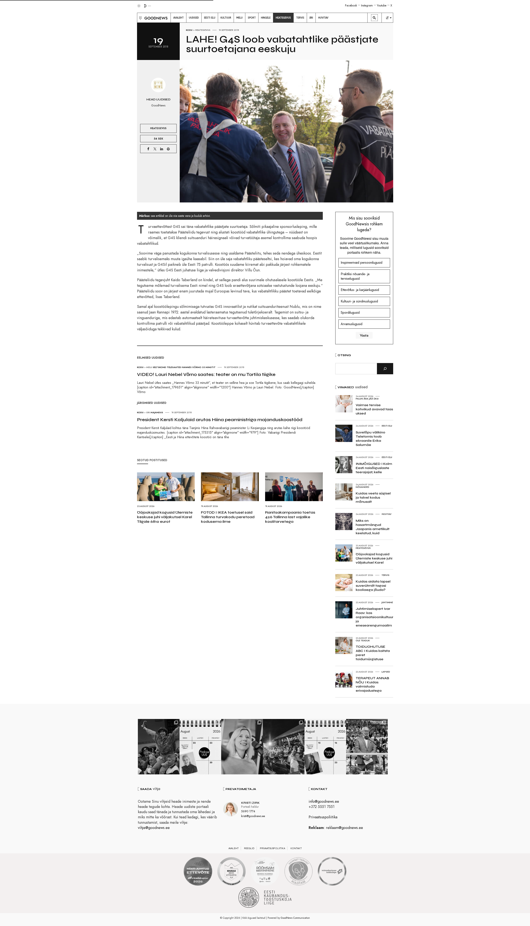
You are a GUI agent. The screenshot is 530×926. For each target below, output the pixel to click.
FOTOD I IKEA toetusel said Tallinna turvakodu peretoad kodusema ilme (227, 517)
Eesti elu (387, 425)
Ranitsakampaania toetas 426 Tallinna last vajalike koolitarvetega (290, 517)
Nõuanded (362, 487)
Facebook (351, 5)
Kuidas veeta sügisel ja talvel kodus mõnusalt (373, 497)
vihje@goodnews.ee (154, 827)
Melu (149, 367)
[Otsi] (385, 368)
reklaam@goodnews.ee (344, 827)
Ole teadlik (363, 640)
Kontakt (296, 848)
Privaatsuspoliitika (323, 817)
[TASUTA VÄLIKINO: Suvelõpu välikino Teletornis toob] (159, 746)
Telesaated (174, 367)
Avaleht (233, 848)
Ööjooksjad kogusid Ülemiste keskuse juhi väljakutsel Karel (374, 558)
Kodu (189, 30)
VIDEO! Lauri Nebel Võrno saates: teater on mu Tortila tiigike (206, 374)
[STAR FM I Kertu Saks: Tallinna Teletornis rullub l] (242, 746)
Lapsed (386, 671)
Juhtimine (387, 602)
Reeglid (249, 848)
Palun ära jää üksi (367, 398)
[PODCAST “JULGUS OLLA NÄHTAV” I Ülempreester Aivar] (200, 746)
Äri (148, 412)
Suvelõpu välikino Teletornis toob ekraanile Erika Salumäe (370, 438)
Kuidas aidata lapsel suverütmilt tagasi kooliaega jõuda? (373, 585)
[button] (139, 17)
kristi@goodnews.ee (253, 816)
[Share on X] (155, 148)
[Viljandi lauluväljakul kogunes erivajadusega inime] (367, 746)
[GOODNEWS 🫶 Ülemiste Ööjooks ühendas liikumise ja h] (283, 746)
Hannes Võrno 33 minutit (199, 367)
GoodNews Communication (295, 918)
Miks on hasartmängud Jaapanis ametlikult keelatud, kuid (372, 527)
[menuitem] (178, 17)
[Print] (168, 148)
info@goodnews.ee (324, 801)
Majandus (157, 412)
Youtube (381, 5)
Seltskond (159, 367)
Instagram (367, 5)
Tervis (385, 575)
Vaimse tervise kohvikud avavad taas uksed (374, 409)
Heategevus (202, 30)
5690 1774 (248, 811)
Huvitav (387, 514)
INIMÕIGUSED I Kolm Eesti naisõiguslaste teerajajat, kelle (374, 468)
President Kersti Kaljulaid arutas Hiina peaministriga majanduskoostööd (219, 419)
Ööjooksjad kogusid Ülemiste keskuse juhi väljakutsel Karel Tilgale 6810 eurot (165, 517)
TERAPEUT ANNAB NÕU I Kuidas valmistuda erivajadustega (372, 684)
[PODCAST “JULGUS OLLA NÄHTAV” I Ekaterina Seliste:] (325, 746)
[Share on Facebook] (148, 148)
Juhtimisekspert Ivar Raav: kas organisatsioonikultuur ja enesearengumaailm (374, 617)
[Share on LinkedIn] (161, 148)
